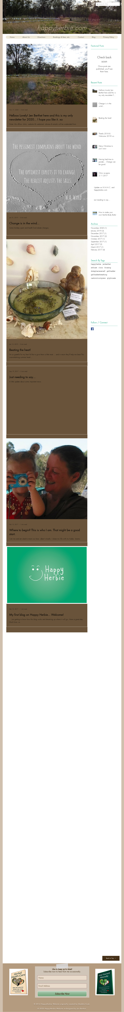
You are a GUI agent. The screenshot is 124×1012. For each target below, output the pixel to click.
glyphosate (111, 278)
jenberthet (107, 264)
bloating (108, 268)
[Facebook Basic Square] (92, 328)
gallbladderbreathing (99, 275)
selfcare (94, 268)
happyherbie (96, 264)
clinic (101, 268)
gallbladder (111, 271)
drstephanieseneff (98, 271)
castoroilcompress (98, 278)
